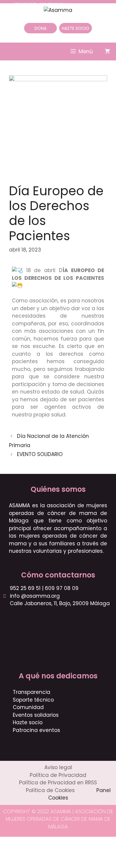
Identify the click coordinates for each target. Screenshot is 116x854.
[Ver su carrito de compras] (107, 51)
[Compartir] (34, 842)
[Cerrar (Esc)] (48, 842)
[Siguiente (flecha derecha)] (20, 850)
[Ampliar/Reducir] (6, 842)
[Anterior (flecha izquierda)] (6, 850)
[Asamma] (58, 9)
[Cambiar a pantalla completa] (20, 842)
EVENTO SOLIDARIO (40, 454)
